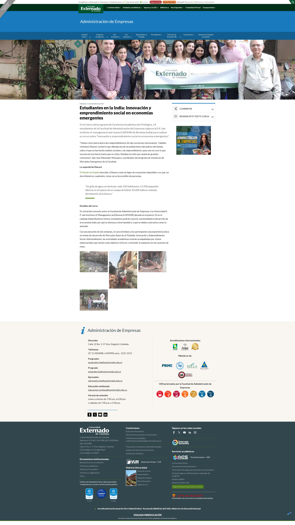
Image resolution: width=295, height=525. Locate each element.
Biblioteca (164, 8)
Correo (144, 2)
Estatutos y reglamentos (90, 473)
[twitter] (95, 415)
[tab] (193, 116)
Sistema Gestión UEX (180, 482)
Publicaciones (199, 2)
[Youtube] (184, 432)
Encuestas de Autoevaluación (184, 466)
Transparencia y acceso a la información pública (98, 484)
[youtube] (100, 415)
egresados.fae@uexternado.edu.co (105, 380)
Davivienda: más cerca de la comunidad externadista (192, 498)
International (209, 2)
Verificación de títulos (134, 453)
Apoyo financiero (169, 2)
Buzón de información (135, 431)
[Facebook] (174, 432)
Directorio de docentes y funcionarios (141, 435)
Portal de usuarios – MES (200, 457)
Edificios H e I (142, 484)
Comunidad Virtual (193, 8)
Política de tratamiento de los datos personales (98, 482)
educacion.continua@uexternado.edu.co (107, 390)
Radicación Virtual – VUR (151, 462)
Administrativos (116, 2)
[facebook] (89, 415)
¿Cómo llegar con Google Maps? (93, 450)
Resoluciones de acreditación (92, 462)
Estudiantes (83, 2)
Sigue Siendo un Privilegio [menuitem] (141, 36)
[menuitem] (85, 36)
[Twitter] (179, 432)
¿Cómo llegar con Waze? (89, 453)
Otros (82, 476)
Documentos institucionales (94, 459)
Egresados (94, 2)
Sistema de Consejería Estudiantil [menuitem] (205, 36)
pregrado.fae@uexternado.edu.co (104, 371)
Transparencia (208, 8)
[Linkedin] (190, 432)
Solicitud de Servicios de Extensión (140, 450)
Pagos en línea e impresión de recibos (188, 487)
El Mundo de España (89, 172)
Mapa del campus (144, 478)
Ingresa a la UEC (150, 8)
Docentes (104, 2)
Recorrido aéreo (144, 481)
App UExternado (132, 2)
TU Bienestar (188, 2)
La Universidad (113, 8)
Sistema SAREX (178, 479)
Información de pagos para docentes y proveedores (193, 470)
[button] (193, 108)
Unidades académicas (131, 8)
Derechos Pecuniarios (89, 469)
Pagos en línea (155, 2)
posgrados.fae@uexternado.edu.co (105, 362)
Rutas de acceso (144, 471)
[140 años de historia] (289, 513)
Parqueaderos (143, 474)
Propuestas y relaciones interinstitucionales (143, 447)
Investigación (176, 8)
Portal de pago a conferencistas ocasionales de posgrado (191, 474)
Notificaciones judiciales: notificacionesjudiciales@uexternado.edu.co (144, 439)
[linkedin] (105, 415)
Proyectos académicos (89, 466)
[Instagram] (195, 432)
